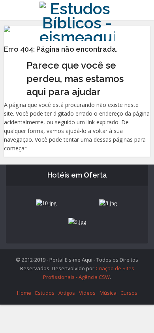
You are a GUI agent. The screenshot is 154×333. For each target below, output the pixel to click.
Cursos (128, 292)
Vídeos (87, 292)
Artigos (66, 292)
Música (108, 292)
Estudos (44, 292)
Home (24, 292)
